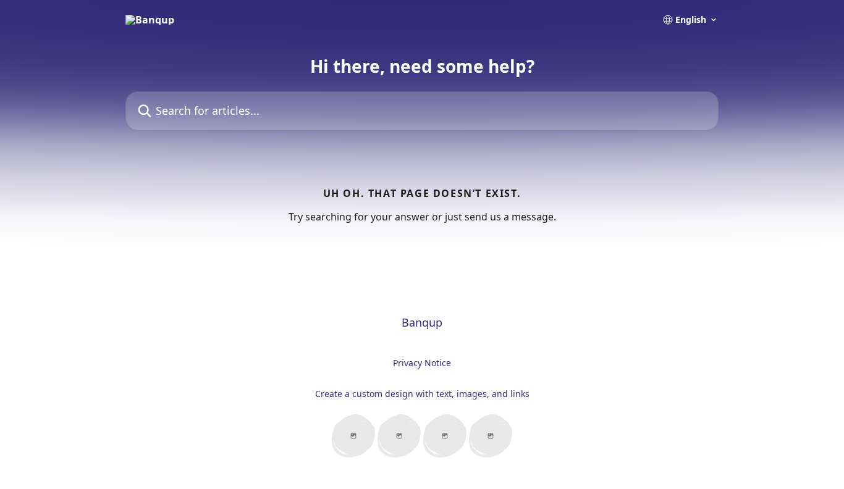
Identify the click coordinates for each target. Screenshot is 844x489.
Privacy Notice (422, 363)
